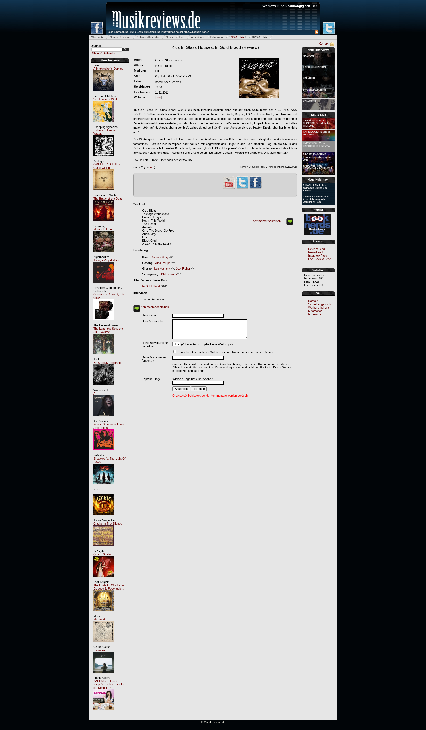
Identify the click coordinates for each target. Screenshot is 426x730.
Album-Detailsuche (103, 53)
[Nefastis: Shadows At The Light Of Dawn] (103, 486)
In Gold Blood (151, 286)
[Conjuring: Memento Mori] (103, 254)
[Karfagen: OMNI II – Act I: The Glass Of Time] (103, 192)
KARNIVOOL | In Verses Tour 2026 (316, 133)
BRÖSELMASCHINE (314, 89)
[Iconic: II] (103, 517)
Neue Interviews (318, 50)
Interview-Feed (317, 255)
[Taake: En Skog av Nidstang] (103, 387)
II (94, 492)
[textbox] (106, 49)
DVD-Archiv (259, 37)
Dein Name (149, 315)
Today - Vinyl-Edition (106, 260)
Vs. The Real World (105, 99)
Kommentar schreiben (266, 221)
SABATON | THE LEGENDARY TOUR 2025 (317, 167)
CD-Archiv (237, 37)
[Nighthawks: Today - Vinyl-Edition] (103, 285)
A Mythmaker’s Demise (108, 68)
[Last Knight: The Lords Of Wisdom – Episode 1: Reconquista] (103, 613)
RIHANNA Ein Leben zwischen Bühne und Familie (315, 188)
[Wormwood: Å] (103, 418)
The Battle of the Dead (107, 198)
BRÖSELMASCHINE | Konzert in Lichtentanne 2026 (317, 157)
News (169, 37)
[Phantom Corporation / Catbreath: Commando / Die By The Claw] (103, 322)
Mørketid (99, 619)
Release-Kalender (148, 37)
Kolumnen (216, 37)
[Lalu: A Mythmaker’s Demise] (103, 93)
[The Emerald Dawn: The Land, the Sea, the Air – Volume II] (103, 356)
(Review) (215, 47)
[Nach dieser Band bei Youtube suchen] (228, 188)
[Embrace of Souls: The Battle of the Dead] (103, 223)
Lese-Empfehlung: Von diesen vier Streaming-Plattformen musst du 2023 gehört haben (158, 32)
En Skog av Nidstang (107, 362)
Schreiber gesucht (319, 304)
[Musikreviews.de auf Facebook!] (255, 188)
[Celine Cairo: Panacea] (103, 675)
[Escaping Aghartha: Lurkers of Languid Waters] (103, 158)
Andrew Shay (159, 257)
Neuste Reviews (120, 37)
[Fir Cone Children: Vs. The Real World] (103, 124)
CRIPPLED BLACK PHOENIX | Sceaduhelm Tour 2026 (316, 123)
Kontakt (324, 43)
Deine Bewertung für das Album (155, 344)
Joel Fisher (183, 268)
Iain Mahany (162, 268)
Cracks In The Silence (107, 523)
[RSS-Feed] (316, 32)
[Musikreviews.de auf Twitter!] (242, 188)
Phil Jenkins (169, 274)
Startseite (97, 37)
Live (181, 37)
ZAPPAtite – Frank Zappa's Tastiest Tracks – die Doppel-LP (110, 684)
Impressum (315, 314)
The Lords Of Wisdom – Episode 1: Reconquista (108, 587)
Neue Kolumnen (318, 179)
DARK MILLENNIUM (314, 67)
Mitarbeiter (315, 311)
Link (158, 97)
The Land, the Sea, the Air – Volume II (108, 330)
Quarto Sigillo (102, 554)
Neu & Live (318, 114)
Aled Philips (162, 263)
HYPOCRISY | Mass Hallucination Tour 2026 (316, 144)
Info (151, 167)
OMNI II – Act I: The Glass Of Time (106, 166)
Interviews (197, 37)
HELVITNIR (309, 78)
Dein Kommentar (152, 321)
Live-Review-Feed (319, 259)
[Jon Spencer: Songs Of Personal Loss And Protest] (103, 452)
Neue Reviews (110, 60)
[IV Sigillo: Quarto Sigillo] (103, 579)
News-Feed (315, 252)
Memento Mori (102, 229)
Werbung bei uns (319, 307)
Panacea (99, 650)
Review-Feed (316, 249)
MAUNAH (308, 55)
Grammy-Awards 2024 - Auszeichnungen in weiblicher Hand (316, 199)
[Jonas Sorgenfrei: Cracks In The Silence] (103, 548)
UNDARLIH (309, 101)
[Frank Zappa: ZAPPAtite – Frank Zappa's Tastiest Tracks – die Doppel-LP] (103, 712)
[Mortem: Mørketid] (103, 644)
